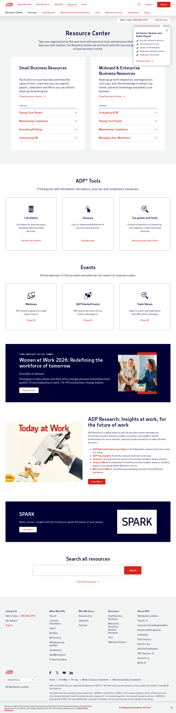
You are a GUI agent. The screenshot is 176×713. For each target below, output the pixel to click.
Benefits (54, 633)
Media (140, 662)
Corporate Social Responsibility (153, 625)
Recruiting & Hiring (30, 129)
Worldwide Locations (148, 615)
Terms (52, 679)
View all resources (86, 581)
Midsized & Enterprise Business (75, 12)
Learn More (96, 481)
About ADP (143, 611)
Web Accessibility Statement (126, 679)
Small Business (48, 12)
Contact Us (11, 611)
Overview (32, 12)
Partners (83, 625)
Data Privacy (144, 644)
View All (31, 320)
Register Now (29, 390)
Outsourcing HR (28, 137)
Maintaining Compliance (33, 121)
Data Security (144, 639)
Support (149, 4)
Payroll (53, 615)
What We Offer (25, 4)
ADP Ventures (144, 653)
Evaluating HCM (108, 112)
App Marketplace (58, 654)
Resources (72, 4)
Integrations (55, 650)
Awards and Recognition (149, 630)
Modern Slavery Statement (95, 679)
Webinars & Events (113, 12)
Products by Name (58, 659)
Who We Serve (43, 4)
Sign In (164, 4)
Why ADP (59, 4)
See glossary (88, 240)
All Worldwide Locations (17, 686)
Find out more (143, 61)
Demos (147, 12)
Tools (97, 12)
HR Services (55, 637)
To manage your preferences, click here (134, 707)
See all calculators (31, 240)
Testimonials (133, 12)
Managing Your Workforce (114, 137)
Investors (142, 658)
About (84, 4)
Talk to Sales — (20, 615)
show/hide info (167, 30)
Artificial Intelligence (148, 648)
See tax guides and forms (145, 240)
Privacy (75, 679)
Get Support (11, 620)
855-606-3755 (140, 19)
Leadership (143, 634)
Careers (141, 620)
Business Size (85, 615)
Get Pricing (161, 19)
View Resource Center (30, 96)
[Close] (172, 707)
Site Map (63, 679)
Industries (84, 620)
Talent (53, 628)
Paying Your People (30, 112)
